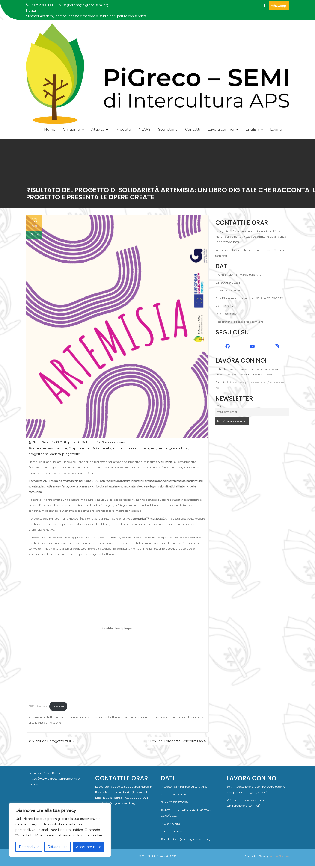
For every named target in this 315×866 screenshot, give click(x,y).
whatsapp (278, 5)
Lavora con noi (221, 135)
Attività (97, 135)
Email (218, 411)
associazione (57, 453)
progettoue (71, 459)
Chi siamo (71, 135)
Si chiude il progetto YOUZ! (53, 747)
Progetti (123, 135)
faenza (163, 453)
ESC (59, 448)
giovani (174, 453)
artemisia (40, 453)
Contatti (192, 135)
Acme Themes (279, 861)
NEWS (145, 135)
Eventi (276, 135)
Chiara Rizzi (40, 448)
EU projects (72, 448)
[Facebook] (264, 5)
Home (49, 135)
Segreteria (168, 135)
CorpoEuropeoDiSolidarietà (90, 453)
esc (153, 453)
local (184, 453)
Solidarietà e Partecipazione (103, 448)
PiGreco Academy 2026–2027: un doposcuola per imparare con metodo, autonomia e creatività (90, 18)
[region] (60, 830)
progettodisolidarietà (45, 459)
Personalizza (29, 847)
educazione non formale (131, 453)
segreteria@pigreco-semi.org (86, 5)
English (252, 135)
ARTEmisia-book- (38, 712)
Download (58, 712)
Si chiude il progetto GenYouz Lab (175, 747)
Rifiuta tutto (58, 847)
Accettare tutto (88, 847)
